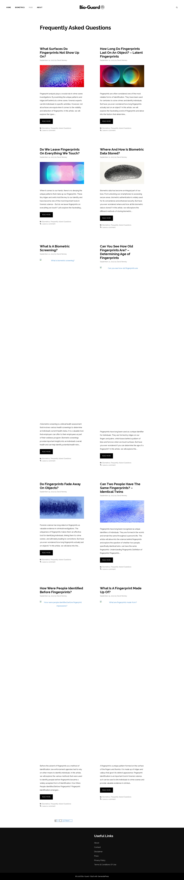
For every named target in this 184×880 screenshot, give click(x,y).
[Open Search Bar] (177, 7)
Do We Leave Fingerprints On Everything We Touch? (60, 151)
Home (8, 7)
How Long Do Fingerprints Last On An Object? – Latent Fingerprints (121, 52)
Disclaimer (98, 851)
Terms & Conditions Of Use (105, 864)
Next (68, 821)
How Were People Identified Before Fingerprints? (61, 590)
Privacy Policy (99, 860)
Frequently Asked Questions (61, 128)
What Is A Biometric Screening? (55, 248)
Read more (46, 121)
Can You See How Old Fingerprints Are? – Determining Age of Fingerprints (116, 252)
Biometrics (20, 7)
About (39, 7)
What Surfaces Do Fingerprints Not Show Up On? (59, 52)
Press (96, 856)
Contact (97, 847)
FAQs (31, 7)
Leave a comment (48, 130)
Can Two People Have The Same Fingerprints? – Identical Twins (120, 488)
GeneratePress (103, 876)
